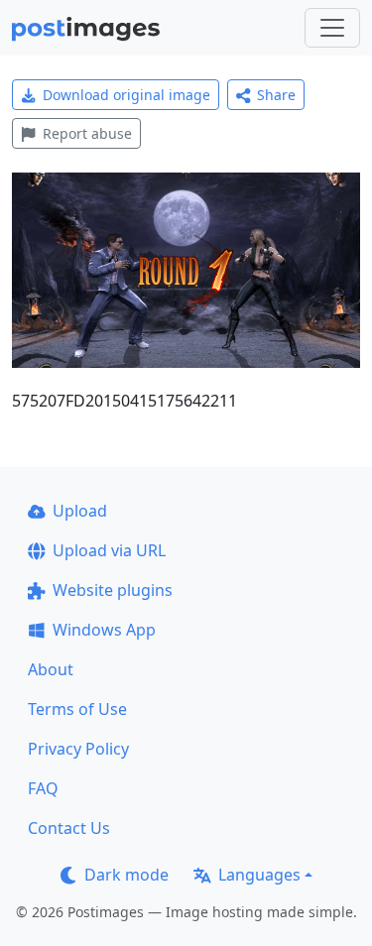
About (50, 669)
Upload (80, 511)
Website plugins (113, 590)
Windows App (104, 630)
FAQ (43, 788)
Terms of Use (77, 709)
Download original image (126, 94)
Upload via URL (109, 550)
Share (276, 94)
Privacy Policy (78, 749)
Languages (259, 875)
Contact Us (69, 828)
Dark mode (126, 875)
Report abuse (87, 133)
